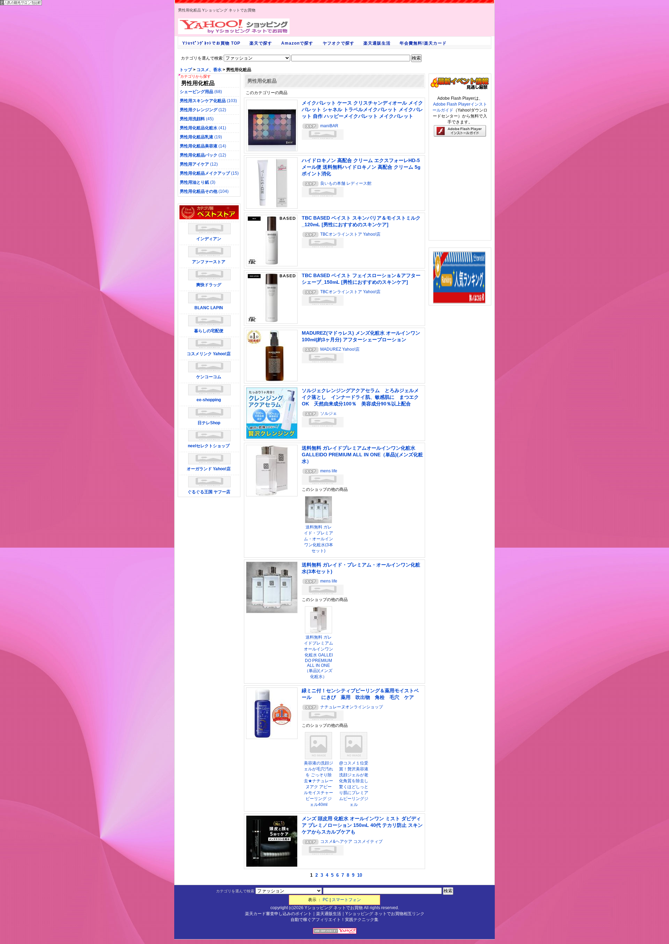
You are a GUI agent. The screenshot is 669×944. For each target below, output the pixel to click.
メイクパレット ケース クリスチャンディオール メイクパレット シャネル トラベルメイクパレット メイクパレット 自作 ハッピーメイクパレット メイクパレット (362, 109)
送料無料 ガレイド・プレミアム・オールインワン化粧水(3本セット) (318, 539)
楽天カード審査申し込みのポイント (278, 913)
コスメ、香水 (209, 69)
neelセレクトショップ (209, 445)
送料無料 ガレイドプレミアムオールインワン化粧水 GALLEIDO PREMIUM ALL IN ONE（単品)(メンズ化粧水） (362, 454)
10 (359, 875)
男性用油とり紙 (197, 182)
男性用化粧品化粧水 (203, 127)
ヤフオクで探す (338, 43)
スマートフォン (346, 899)
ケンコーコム (208, 376)
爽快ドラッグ (208, 284)
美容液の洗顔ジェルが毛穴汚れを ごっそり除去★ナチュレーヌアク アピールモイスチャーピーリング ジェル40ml (318, 784)
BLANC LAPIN (208, 307)
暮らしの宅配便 (208, 330)
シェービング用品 (201, 91)
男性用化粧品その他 (204, 191)
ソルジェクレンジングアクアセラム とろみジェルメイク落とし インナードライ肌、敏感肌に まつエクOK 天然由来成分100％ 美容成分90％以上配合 (360, 397)
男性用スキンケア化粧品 (208, 100)
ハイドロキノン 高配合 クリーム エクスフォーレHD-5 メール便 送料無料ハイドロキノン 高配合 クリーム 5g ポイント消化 (361, 167)
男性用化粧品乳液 (201, 137)
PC (326, 899)
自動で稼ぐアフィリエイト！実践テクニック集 (334, 919)
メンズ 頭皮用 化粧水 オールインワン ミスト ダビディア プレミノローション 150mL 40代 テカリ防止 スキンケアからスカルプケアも (362, 825)
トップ (185, 69)
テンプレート (664, 941)
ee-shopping (209, 399)
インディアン (208, 238)
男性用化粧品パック (203, 155)
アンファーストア (208, 261)
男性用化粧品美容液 (203, 146)
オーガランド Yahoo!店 (209, 468)
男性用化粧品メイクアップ (209, 173)
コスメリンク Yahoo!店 (209, 353)
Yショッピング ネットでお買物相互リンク (384, 913)
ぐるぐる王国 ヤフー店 (208, 491)
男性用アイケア (199, 164)
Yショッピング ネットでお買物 (334, 907)
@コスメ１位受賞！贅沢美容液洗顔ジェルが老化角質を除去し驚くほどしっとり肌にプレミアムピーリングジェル (353, 784)
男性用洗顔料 (197, 118)
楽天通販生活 (328, 913)
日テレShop (209, 422)
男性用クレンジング (203, 109)
